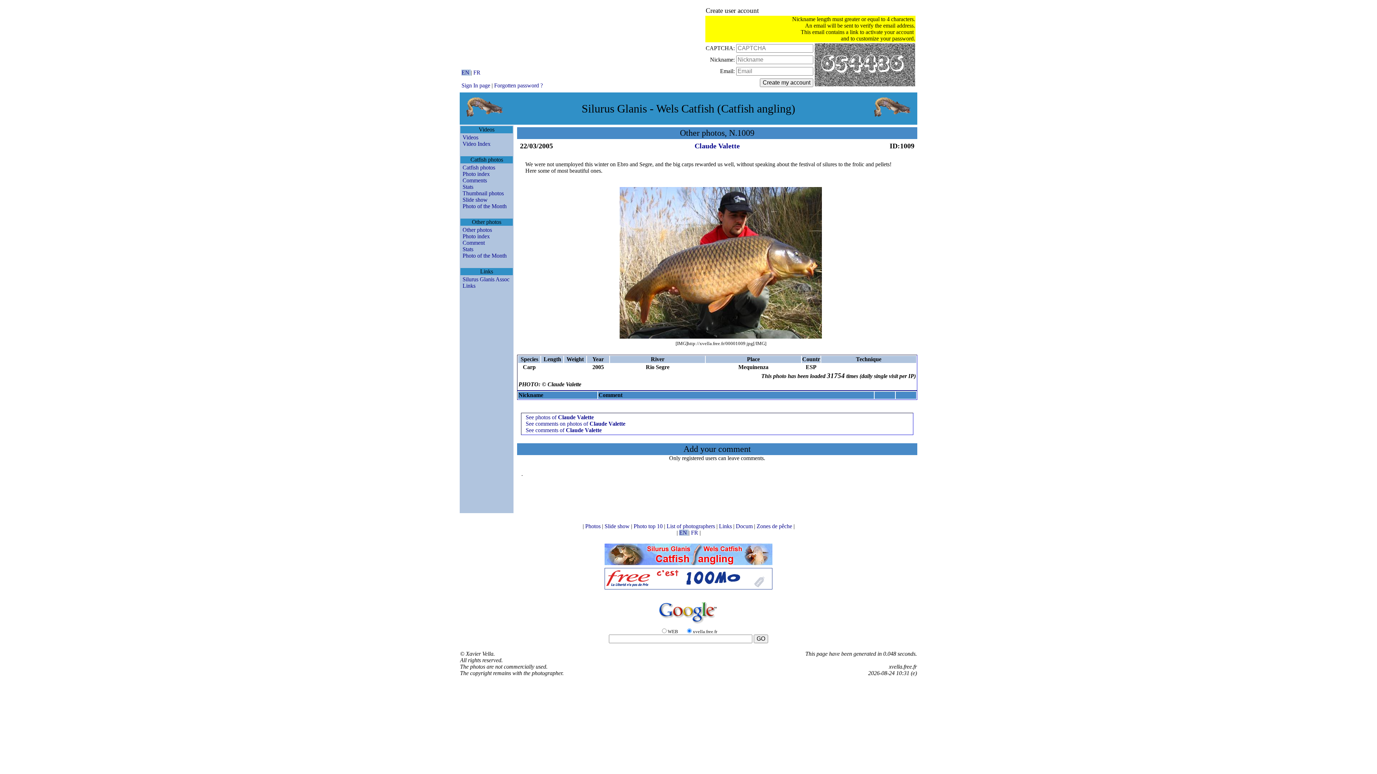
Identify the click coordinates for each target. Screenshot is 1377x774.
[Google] (688, 624)
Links (469, 286)
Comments (475, 180)
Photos (593, 526)
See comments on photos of (575, 424)
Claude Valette (717, 146)
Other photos (477, 230)
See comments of (564, 430)
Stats (468, 187)
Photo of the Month (485, 206)
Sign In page (476, 85)
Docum (745, 526)
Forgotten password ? (518, 85)
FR (477, 73)
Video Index (477, 144)
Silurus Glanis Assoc (486, 279)
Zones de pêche (775, 526)
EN (466, 73)
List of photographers (691, 526)
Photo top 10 (649, 526)
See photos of (560, 417)
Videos (470, 137)
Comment (474, 243)
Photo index (476, 174)
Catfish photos (479, 167)
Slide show (475, 200)
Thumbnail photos (483, 193)
